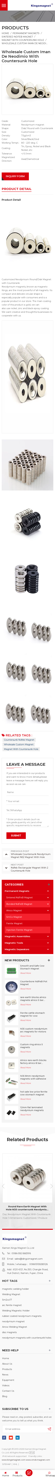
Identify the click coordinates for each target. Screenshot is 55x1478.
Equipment (8, 1380)
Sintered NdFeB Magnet (17, 36)
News (5, 1374)
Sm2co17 (7, 1299)
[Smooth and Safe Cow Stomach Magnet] (11, 971)
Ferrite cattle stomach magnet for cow (32, 1014)
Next (51, 1186)
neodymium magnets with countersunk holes (26, 1337)
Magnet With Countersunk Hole (23, 40)
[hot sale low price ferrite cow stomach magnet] (11, 1097)
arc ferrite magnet (12, 1305)
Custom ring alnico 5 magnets (31, 1046)
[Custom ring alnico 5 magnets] (11, 1049)
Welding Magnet (11, 1294)
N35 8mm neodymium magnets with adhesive (33, 1077)
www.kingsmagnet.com (13, 1460)
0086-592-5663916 (21, 1253)
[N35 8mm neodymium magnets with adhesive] (11, 1081)
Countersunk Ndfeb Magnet (19, 739)
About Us (7, 1363)
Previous (3, 1186)
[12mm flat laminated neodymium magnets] (11, 1112)
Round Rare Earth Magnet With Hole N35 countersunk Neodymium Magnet (27, 1208)
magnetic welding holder (15, 1289)
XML (15, 1464)
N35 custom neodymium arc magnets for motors (33, 1030)
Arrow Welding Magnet (14, 1327)
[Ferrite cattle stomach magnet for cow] (11, 1018)
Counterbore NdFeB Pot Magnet (33, 983)
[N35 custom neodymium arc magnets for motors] (11, 1034)
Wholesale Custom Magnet (18, 744)
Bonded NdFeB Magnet (19, 904)
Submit (16, 835)
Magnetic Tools (14, 942)
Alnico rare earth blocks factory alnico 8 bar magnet (33, 1062)
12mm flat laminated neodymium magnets (32, 1109)
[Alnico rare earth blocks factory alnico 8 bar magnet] (11, 1065)
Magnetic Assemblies (17, 936)
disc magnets (9, 1332)
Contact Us (8, 1391)
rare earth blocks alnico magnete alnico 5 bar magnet (33, 999)
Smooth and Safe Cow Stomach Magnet (32, 967)
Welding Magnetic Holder (16, 1310)
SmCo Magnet (14, 917)
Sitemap (6, 1464)
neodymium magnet (13, 1321)
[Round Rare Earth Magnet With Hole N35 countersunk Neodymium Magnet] (27, 1178)
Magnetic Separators (17, 949)
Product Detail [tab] (16, 189)
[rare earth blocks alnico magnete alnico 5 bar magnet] (11, 1002)
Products (7, 1369)
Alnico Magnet (14, 910)
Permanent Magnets (26, 33)
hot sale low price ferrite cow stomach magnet (33, 1093)
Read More (25, 973)
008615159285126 (38, 1264)
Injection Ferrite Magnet (19, 930)
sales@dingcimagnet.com (29, 1258)
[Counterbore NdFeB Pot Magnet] (11, 986)
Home (5, 33)
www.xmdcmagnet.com (38, 1460)
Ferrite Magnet (14, 923)
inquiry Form (15, 176)
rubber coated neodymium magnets (21, 1316)
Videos (5, 1385)
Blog (4, 1396)
